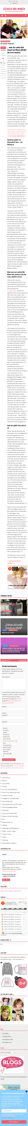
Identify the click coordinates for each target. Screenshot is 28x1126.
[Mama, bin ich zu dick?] (14, 626)
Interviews (5, 646)
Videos (4, 837)
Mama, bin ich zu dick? (8, 632)
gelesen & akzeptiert (9, 876)
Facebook (6, 891)
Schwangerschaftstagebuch (10, 828)
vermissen (3, 75)
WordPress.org (6, 1042)
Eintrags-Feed (6, 1036)
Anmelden (5, 1033)
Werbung (5, 840)
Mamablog (3, 73)
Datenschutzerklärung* (9, 871)
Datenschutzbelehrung (10, 741)
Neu (3, 819)
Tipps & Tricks (6, 834)
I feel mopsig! (5, 613)
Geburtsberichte (7, 801)
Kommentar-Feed (7, 1039)
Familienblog (3, 71)
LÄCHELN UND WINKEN (14, 9)
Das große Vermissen (20, 591)
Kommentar (6, 677)
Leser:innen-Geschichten (9, 813)
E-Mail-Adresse (5, 714)
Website (4, 722)
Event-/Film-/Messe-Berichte (11, 792)
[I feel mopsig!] (14, 607)
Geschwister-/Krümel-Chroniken (12, 804)
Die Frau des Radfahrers (9, 789)
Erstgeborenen (11, 291)
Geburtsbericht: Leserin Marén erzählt (22, 661)
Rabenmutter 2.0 (5, 41)
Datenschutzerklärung (8, 1118)
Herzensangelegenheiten (9, 807)
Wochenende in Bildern (9, 843)
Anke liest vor (6, 777)
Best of (4, 630)
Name (4, 707)
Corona (4, 786)
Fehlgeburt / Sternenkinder (10, 798)
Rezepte (4, 825)
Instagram (15, 891)
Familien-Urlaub (7, 795)
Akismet (19, 699)
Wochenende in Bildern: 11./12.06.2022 (6, 661)
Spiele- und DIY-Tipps (9, 831)
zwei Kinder (3, 77)
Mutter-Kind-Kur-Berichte (10, 816)
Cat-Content (5, 783)
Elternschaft (3, 69)
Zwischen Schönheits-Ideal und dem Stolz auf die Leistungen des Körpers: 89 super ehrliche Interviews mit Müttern (13, 650)
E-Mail (4, 854)
